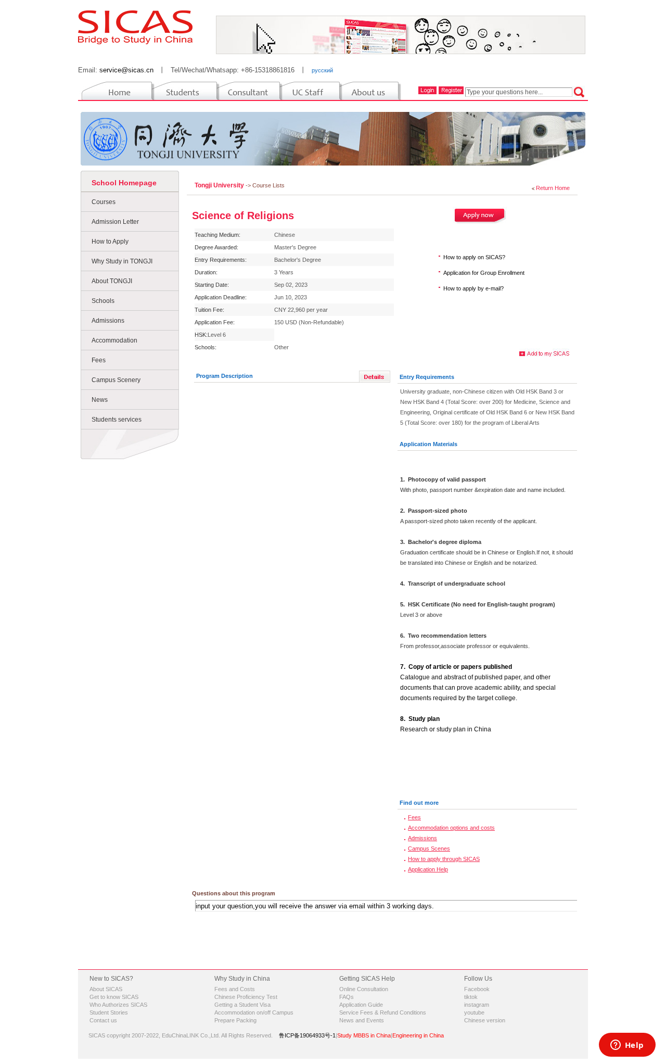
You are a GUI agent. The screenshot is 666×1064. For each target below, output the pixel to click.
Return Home (553, 188)
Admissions (108, 320)
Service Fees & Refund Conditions (382, 1012)
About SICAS (105, 989)
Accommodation (114, 340)
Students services (117, 419)
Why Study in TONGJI (122, 261)
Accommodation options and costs (451, 828)
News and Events (361, 1020)
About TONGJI (112, 281)
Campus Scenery (116, 380)
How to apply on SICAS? (474, 257)
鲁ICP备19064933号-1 (307, 1035)
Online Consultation (363, 989)
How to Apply (110, 241)
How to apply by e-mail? (473, 288)
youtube (474, 1012)
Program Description (224, 376)
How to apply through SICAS (444, 859)
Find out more (419, 803)
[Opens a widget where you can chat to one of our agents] (627, 1046)
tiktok (471, 997)
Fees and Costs (234, 989)
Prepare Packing (235, 1020)
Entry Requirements (427, 377)
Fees (99, 360)
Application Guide (361, 1005)
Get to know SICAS (113, 997)
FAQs (346, 997)
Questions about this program (233, 893)
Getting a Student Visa (242, 1005)
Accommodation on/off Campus (253, 1012)
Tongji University (220, 185)
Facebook (477, 989)
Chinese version (484, 1020)
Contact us (103, 1020)
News (100, 399)
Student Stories (108, 1012)
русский (322, 70)
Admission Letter (115, 221)
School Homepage (124, 183)
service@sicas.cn (126, 70)
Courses (104, 202)
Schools (103, 301)
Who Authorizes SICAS (118, 1005)
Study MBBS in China (364, 1035)
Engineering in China (418, 1035)
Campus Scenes (429, 848)
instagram (476, 1005)
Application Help (428, 869)
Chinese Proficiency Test (245, 997)
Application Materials (428, 444)
